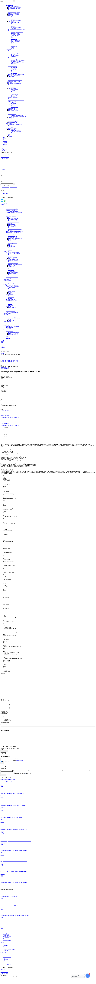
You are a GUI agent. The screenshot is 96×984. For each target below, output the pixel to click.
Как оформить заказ (7, 948)
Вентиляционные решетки (14, 75)
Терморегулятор (14, 107)
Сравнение (4, 147)
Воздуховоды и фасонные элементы (16, 74)
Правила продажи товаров (9, 949)
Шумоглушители (15, 71)
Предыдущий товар (5, 367)
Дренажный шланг (15, 33)
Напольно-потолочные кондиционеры (16, 10)
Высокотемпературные (16, 130)
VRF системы (11, 21)
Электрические (14, 85)
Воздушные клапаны (15, 70)
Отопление (8, 112)
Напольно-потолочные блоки (14, 229)
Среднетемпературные (16, 131)
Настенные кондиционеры (14, 6)
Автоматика (11, 117)
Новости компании (7, 955)
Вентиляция (8, 49)
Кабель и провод (14, 37)
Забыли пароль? (20, 760)
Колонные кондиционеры (14, 12)
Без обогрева (14, 95)
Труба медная (14, 46)
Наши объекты (6, 959)
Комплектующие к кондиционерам (16, 30)
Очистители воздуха (13, 121)
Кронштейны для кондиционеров (18, 36)
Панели (12, 42)
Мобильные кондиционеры (14, 7)
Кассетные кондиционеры (14, 8)
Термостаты (13, 118)
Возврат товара (6, 945)
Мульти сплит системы (13, 14)
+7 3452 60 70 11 (5, 157)
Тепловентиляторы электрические (16, 100)
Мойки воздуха (11, 125)
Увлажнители (9, 123)
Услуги (4, 137)
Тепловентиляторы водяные (14, 98)
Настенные (13, 16)
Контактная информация (6, 964)
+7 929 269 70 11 (4, 158)
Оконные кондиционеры (13, 13)
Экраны (12, 48)
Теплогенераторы (12, 101)
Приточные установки (16, 59)
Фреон (12, 47)
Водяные (13, 96)
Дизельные (13, 91)
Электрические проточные (14, 81)
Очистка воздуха (9, 119)
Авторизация (3, 752)
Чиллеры (10, 136)
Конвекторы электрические (14, 83)
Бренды (5, 139)
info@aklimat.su (4, 155)
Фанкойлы (10, 15)
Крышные (13, 54)
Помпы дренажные (15, 41)
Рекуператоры (14, 73)
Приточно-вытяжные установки (18, 60)
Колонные (13, 28)
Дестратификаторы (15, 55)
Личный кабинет (5, 146)
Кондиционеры (9, 5)
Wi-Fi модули (14, 39)
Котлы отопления (12, 114)
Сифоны (13, 43)
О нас (4, 143)
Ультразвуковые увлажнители (15, 124)
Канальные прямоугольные (17, 51)
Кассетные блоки (12, 226)
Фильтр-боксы (14, 69)
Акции (4, 138)
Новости (5, 141)
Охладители (13, 68)
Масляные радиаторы (13, 97)
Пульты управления (15, 40)
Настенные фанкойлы (13, 218)
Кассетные (13, 17)
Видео (4, 961)
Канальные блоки (12, 227)
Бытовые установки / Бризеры (17, 62)
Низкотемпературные (16, 132)
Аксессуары (13, 56)
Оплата (4, 944)
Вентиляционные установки (14, 57)
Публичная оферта (7, 957)
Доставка (5, 946)
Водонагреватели (10, 78)
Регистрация (3, 753)
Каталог (5, 3)
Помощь (5, 142)
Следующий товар (5, 368)
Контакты (5, 144)
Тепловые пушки (12, 88)
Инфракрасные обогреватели (14, 84)
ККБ (9, 134)
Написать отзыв (4, 750)
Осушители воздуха (10, 108)
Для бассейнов (14, 63)
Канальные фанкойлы (13, 220)
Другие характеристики (6, 410)
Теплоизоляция (14, 44)
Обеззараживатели (12, 122)
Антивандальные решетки (17, 32)
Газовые (13, 87)
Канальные (13, 19)
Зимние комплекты (15, 35)
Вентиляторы (9, 77)
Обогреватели (9, 82)
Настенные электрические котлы (18, 116)
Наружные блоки (15, 22)
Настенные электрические (14, 318)
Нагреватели (14, 67)
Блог (4, 960)
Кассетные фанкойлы (13, 219)
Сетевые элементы (12, 66)
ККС (9, 135)
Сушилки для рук (10, 111)
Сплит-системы (11, 129)
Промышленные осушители (14, 110)
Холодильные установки (11, 128)
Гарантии (5, 958)
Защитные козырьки (15, 34)
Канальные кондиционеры (14, 9)
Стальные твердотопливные (17, 115)
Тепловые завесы (12, 93)
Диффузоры (11, 76)
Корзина (3, 150)
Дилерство (5, 950)
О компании (3, 952)
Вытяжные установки (16, 61)
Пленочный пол (14, 105)
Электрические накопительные (15, 80)
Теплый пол (11, 104)
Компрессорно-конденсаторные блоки (16, 29)
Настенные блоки (12, 225)
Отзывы (5, 954)
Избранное (4, 149)
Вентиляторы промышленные (15, 50)
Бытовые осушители (13, 109)
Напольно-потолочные (16, 20)
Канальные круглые (15, 53)
